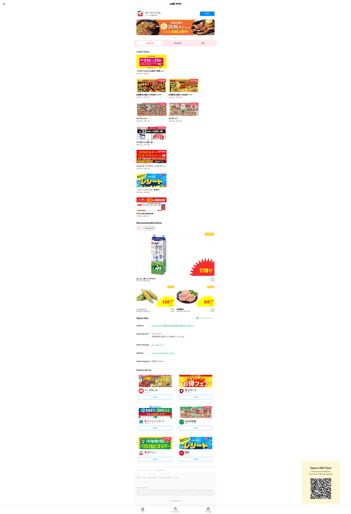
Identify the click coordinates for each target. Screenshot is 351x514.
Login (176, 477)
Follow (207, 14)
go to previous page (4, 4)
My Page (208, 511)
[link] (140, 13)
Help (144, 477)
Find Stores (175, 511)
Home (143, 511)
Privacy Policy (152, 477)
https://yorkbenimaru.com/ (163, 353)
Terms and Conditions (165, 477)
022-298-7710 (158, 345)
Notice (138, 477)
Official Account (206, 318)
